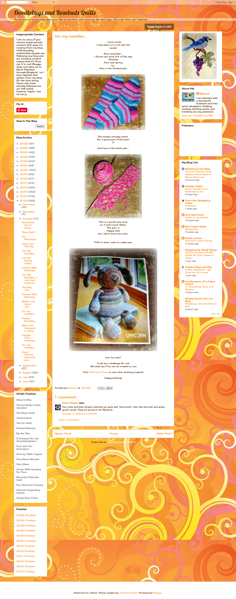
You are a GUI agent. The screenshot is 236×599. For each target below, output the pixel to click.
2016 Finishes (25, 561)
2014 (24, 196)
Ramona (205, 93)
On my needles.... (29, 312)
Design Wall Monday (29, 295)
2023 (24, 156)
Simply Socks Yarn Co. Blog (199, 299)
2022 (24, 161)
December (29, 204)
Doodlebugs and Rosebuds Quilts (55, 12)
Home (113, 433)
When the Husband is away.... (28, 328)
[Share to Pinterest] (111, 388)
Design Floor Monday (28, 338)
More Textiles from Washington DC (196, 190)
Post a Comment (69, 420)
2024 (24, 152)
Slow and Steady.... (28, 245)
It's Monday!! (29, 238)
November (29, 211)
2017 (24, 183)
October (28, 218)
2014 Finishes (25, 571)
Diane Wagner (70, 403)
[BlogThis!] (102, 388)
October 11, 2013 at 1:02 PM (79, 413)
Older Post (163, 433)
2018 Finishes (25, 551)
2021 (24, 165)
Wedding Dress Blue (197, 168)
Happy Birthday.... (29, 319)
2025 (24, 148)
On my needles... (28, 346)
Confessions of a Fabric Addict (200, 282)
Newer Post (63, 433)
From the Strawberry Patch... (197, 201)
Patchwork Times (98, 372)
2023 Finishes (26, 525)
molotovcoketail (128, 592)
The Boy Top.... (27, 288)
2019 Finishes (25, 546)
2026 (24, 143)
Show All (215, 314)
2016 (24, 187)
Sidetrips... (191, 205)
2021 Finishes (25, 535)
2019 (24, 174)
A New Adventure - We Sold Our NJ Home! (198, 271)
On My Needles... (29, 252)
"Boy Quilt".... (29, 232)
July (25, 377)
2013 (24, 200)
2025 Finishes (26, 515)
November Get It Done (28, 225)
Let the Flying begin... (27, 260)
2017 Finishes (25, 556)
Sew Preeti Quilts (195, 226)
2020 (24, 170)
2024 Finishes (26, 520)
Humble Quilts (193, 186)
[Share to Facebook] (108, 388)
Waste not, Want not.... (28, 304)
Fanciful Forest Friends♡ (199, 240)
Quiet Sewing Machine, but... (29, 356)
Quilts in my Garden (196, 217)
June (26, 381)
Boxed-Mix (191, 229)
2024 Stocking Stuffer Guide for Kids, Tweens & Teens (199, 255)
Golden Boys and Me (198, 267)
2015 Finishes (25, 566)
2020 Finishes (26, 540)
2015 (24, 191)
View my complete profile (197, 115)
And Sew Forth (194, 214)
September (29, 365)
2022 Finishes (26, 530)
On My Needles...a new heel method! (29, 278)
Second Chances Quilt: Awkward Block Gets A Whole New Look (198, 174)
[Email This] (99, 388)
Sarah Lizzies (193, 238)
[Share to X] (105, 388)
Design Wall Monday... (29, 269)
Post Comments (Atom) (121, 442)
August (27, 372)
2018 (24, 178)
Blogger (157, 592)
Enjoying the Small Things (201, 249)
